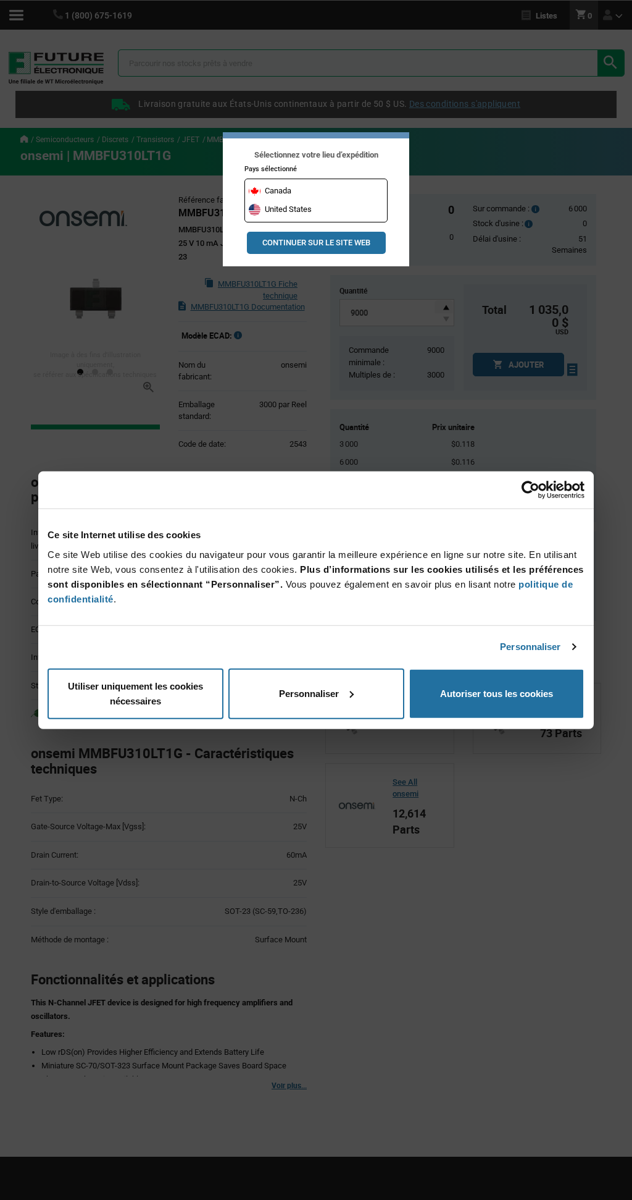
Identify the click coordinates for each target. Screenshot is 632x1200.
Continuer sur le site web (316, 242)
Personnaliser (530, 646)
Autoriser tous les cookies (496, 693)
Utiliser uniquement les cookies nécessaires (135, 693)
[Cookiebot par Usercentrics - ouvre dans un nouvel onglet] (530, 490)
